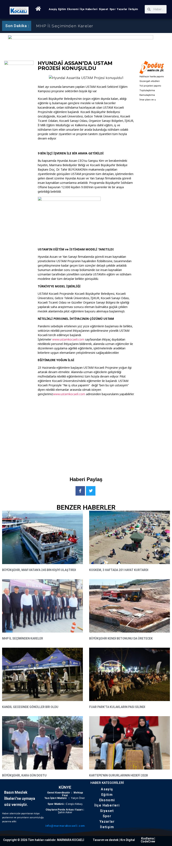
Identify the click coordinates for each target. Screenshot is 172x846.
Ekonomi (72, 9)
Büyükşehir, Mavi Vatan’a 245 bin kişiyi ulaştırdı (39, 570)
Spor (112, 9)
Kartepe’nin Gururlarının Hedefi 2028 (118, 775)
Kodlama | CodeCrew (148, 840)
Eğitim (62, 9)
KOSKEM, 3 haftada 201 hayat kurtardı (118, 570)
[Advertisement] (105, 432)
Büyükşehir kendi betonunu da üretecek (121, 638)
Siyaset (103, 9)
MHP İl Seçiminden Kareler (64, 26)
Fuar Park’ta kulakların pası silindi (117, 707)
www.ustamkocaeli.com (68, 339)
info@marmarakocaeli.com (65, 825)
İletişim (133, 9)
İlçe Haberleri (89, 9)
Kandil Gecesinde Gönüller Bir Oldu (30, 707)
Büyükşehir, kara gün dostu (24, 775)
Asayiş (53, 9)
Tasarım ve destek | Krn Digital (114, 840)
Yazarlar (122, 9)
